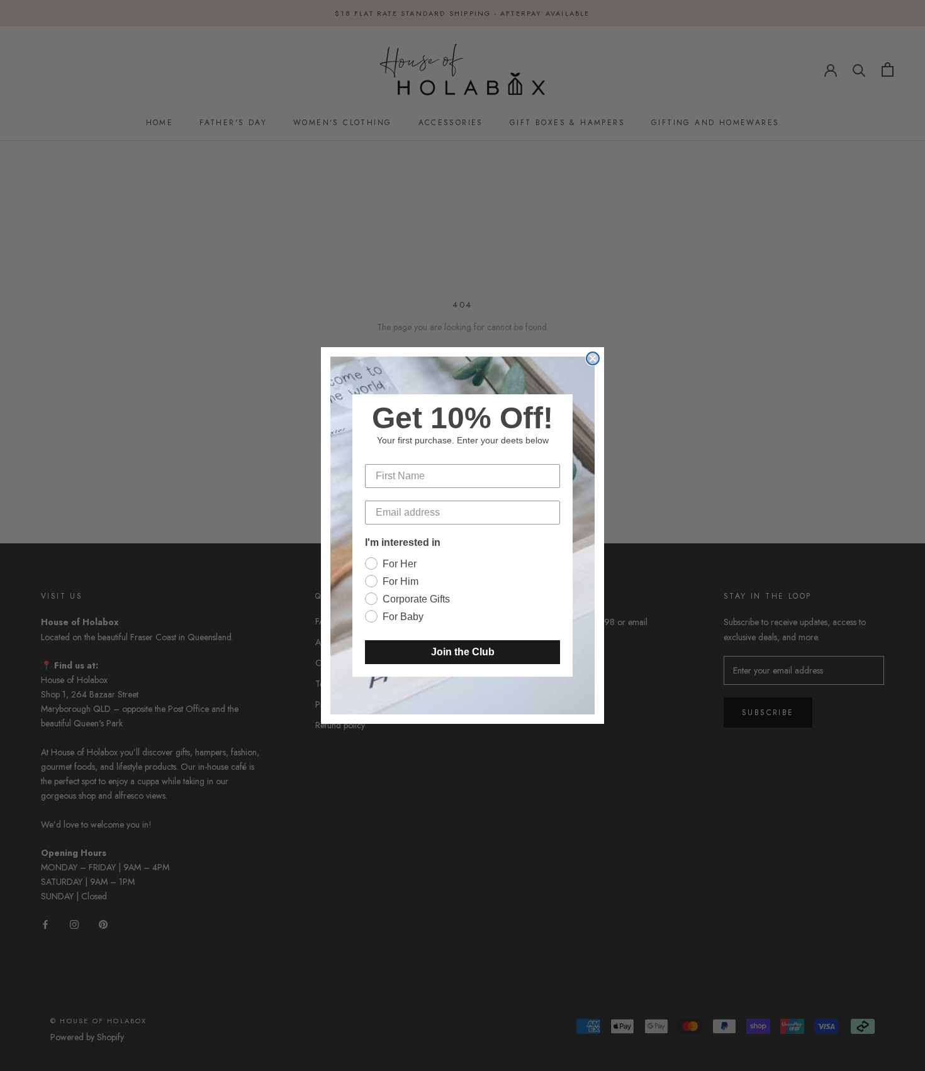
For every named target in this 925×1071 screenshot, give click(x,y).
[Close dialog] (592, 358)
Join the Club (463, 651)
